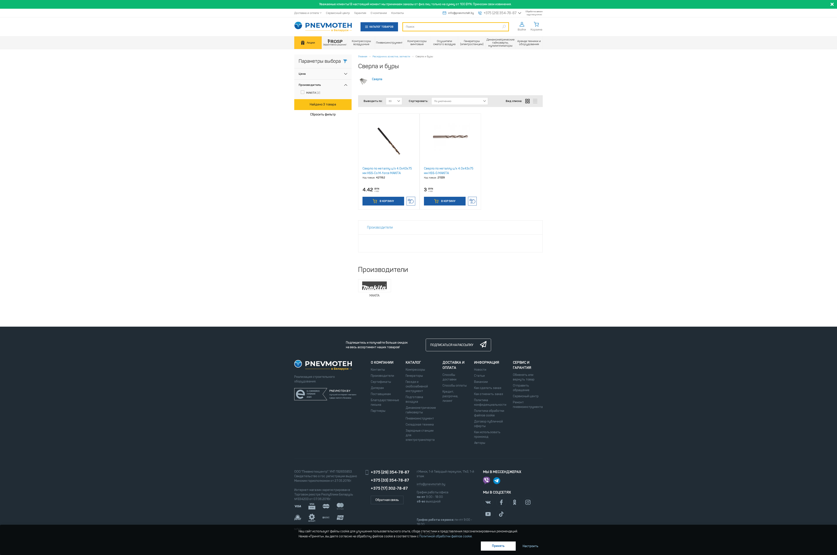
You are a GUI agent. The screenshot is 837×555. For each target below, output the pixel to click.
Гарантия (360, 13)
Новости (480, 370)
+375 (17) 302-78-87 (389, 488)
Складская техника (420, 424)
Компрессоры (415, 370)
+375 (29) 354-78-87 (500, 13)
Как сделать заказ (487, 388)
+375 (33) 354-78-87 (390, 480)
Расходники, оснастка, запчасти (391, 56)
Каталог (413, 362)
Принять (498, 546)
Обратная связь (387, 500)
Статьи (479, 376)
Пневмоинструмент (420, 418)
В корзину (386, 201)
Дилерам (377, 388)
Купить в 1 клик (411, 201)
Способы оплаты (454, 385)
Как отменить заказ (488, 394)
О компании (379, 13)
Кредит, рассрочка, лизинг (450, 396)
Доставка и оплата (306, 13)
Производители (382, 376)
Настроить (530, 546)
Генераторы (414, 376)
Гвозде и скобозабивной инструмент (417, 386)
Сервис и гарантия (522, 365)
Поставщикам (381, 394)
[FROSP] (335, 42)
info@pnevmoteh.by (461, 13)
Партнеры (378, 411)
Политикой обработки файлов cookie (445, 536)
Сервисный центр (338, 13)
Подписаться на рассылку (451, 345)
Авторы (479, 443)
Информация (486, 362)
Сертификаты (381, 382)
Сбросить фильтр (323, 114)
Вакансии (481, 382)
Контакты (397, 13)
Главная (362, 56)
